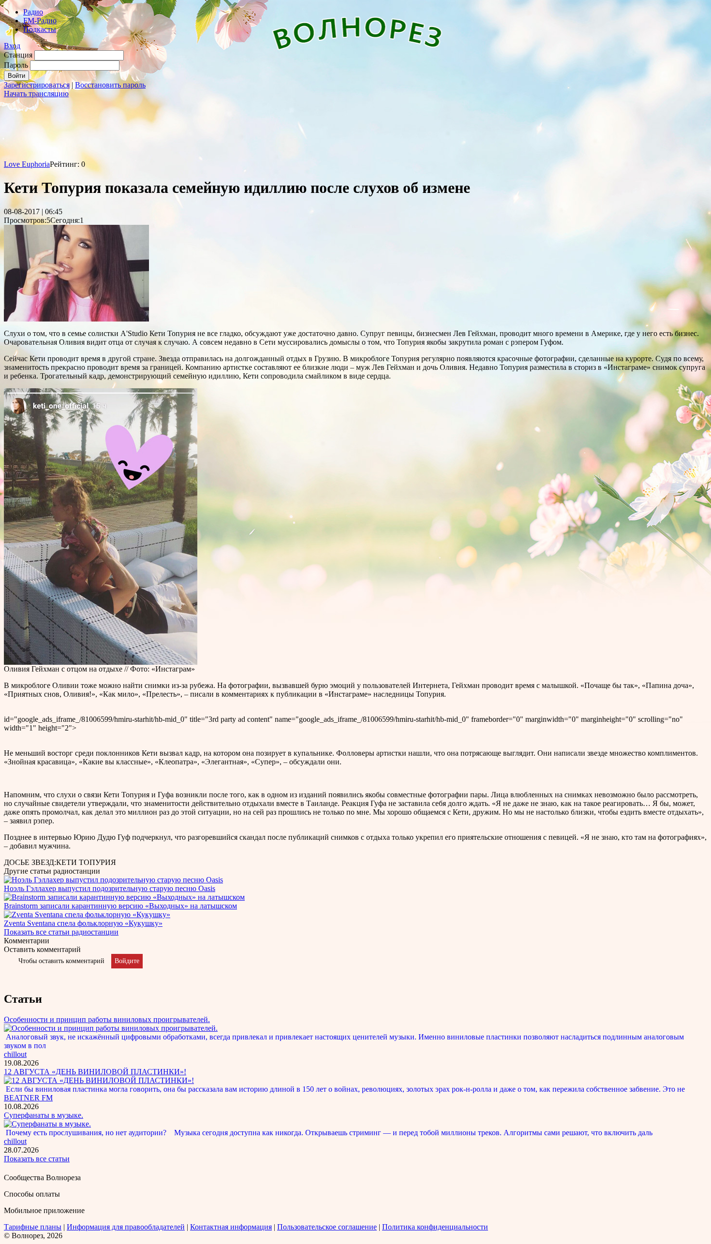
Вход (12, 46)
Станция (18, 55)
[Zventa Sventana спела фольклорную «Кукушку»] (87, 914)
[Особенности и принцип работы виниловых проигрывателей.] (111, 1028)
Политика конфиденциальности (435, 1227)
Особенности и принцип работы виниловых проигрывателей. (107, 1019)
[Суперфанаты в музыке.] (47, 1124)
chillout (15, 1054)
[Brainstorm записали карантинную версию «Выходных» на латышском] (124, 897)
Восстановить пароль (110, 85)
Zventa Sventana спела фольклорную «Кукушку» (83, 923)
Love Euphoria (27, 164)
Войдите (127, 961)
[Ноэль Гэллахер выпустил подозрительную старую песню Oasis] (113, 880)
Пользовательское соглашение (327, 1227)
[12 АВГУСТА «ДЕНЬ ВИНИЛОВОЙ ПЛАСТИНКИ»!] (99, 1080)
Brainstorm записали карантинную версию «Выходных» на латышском (120, 906)
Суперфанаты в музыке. (43, 1115)
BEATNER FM (28, 1098)
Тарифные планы (32, 1227)
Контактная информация (231, 1227)
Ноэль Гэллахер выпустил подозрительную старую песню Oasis (109, 888)
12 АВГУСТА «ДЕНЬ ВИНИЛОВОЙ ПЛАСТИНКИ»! (95, 1072)
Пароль (16, 65)
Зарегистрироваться (37, 85)
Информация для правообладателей (126, 1227)
